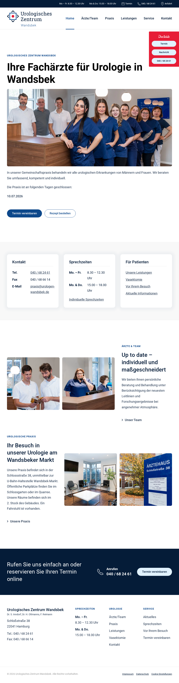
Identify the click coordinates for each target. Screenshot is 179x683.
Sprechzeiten (152, 624)
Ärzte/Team (89, 18)
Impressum (128, 674)
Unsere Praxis (20, 521)
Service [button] (149, 18)
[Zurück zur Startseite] (29, 18)
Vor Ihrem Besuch (138, 286)
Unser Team (133, 420)
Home (70, 18)
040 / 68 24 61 (40, 272)
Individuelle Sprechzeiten (86, 299)
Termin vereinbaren (24, 213)
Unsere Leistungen (139, 272)
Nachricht (164, 52)
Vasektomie (134, 279)
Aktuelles (149, 617)
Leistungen (117, 631)
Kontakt (166, 18)
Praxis (109, 18)
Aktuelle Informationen (141, 293)
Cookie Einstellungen (161, 674)
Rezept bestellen (60, 213)
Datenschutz (142, 674)
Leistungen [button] (129, 18)
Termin (163, 43)
